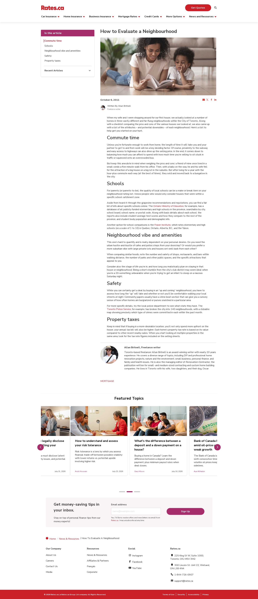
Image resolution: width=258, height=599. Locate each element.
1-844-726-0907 (184, 574)
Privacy (205, 594)
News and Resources (201, 16)
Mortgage (107, 381)
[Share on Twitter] (207, 100)
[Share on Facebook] (211, 100)
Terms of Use (168, 594)
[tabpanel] (69, 441)
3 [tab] (135, 492)
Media (49, 572)
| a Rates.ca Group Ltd (69, 594)
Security (181, 594)
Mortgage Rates (127, 16)
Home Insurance (73, 16)
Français (91, 566)
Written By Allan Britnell (119, 106)
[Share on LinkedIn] (215, 100)
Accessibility (193, 594)
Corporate (92, 572)
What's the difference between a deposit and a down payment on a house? (128, 445)
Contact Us (52, 566)
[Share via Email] (203, 100)
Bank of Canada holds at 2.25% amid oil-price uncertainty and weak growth (186, 445)
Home (52, 538)
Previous (40, 447)
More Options (174, 16)
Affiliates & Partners (98, 560)
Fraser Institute (162, 225)
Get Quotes (198, 7)
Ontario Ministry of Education (168, 206)
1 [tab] (120, 492)
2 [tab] (128, 492)
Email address (119, 504)
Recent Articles (53, 70)
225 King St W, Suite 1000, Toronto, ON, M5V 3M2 (187, 557)
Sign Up (185, 511)
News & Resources (69, 538)
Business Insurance (100, 16)
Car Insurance (49, 16)
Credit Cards (151, 16)
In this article (53, 33)
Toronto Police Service (119, 309)
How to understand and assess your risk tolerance (67, 443)
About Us (51, 555)
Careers (50, 560)
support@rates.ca (183, 581)
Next (217, 447)
